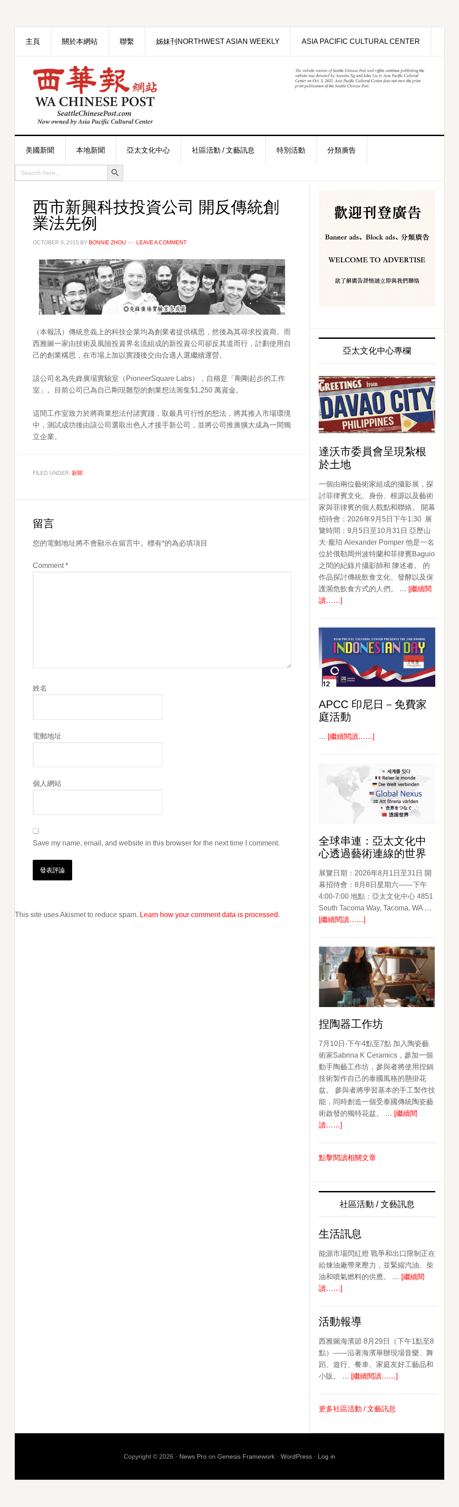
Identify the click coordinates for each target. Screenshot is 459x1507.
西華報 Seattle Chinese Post (116, 95)
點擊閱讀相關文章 (347, 1157)
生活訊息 (340, 1234)
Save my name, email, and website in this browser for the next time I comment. (156, 843)
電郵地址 (47, 736)
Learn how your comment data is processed (209, 914)
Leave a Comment (161, 242)
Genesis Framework (246, 1456)
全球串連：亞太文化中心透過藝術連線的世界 (372, 847)
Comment (50, 565)
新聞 (77, 473)
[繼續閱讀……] (351, 736)
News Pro (193, 1456)
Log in (326, 1456)
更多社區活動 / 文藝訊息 (357, 1409)
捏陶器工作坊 (351, 1024)
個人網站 (47, 783)
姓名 (40, 688)
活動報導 (340, 1321)
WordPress (296, 1456)
